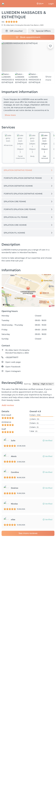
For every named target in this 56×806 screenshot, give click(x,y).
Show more (10, 113)
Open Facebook (12, 365)
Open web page (13, 360)
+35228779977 (11, 356)
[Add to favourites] (50, 46)
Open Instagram (13, 369)
